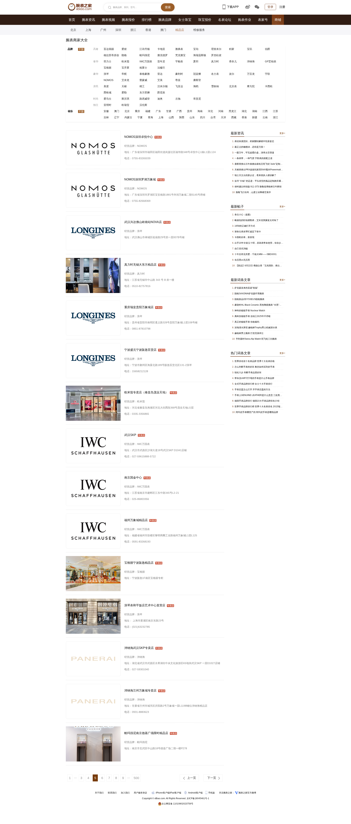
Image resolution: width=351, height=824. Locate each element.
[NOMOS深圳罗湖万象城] (93, 174)
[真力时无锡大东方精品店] (93, 259)
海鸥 (195, 86)
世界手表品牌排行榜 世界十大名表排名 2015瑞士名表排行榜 (264, 406)
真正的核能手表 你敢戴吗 (247, 322)
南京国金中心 (133, 477)
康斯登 (197, 80)
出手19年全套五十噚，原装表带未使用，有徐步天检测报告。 (264, 243)
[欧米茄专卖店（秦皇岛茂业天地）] (93, 387)
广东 (158, 111)
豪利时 (179, 73)
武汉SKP (130, 434)
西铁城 (107, 92)
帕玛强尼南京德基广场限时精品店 (146, 733)
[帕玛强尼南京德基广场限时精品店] (93, 728)
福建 (147, 111)
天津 (223, 117)
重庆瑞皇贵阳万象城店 (139, 307)
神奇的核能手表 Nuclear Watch (250, 310)
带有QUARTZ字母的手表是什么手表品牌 (254, 378)
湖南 (254, 111)
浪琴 (106, 73)
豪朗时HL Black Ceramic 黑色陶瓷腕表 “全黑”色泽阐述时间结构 (266, 305)
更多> (282, 133)
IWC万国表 (145, 61)
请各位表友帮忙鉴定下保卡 (248, 231)
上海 (88, 29)
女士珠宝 (184, 20)
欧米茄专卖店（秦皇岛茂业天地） (146, 392)
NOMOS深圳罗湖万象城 (140, 179)
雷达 (160, 73)
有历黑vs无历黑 (242, 260)
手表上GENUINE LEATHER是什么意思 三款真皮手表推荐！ (264, 395)
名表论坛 (224, 20)
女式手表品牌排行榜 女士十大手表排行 (253, 384)
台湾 (213, 117)
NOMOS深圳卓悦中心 (138, 136)
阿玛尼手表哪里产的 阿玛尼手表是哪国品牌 (257, 412)
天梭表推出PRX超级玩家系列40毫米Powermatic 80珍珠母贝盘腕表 (267, 169)
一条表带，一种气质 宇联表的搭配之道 (253, 158)
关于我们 (99, 792)
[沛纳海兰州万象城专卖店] (93, 685)
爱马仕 (107, 98)
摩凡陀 (251, 86)
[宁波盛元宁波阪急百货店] (93, 344)
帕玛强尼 (144, 55)
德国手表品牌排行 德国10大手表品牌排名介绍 (257, 401)
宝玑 (249, 49)
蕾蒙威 (143, 80)
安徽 (106, 111)
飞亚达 (179, 86)
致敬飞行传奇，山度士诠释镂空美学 (253, 192)
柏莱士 (143, 67)
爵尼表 (161, 92)
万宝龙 (251, 73)
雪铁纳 (215, 86)
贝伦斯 (143, 104)
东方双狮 (144, 92)
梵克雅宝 (180, 55)
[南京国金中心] (93, 472)
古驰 (177, 98)
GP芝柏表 (270, 61)
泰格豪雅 (144, 73)
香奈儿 (233, 61)
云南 (265, 117)
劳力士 (107, 61)
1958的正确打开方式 (245, 226)
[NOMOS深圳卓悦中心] (93, 132)
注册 (282, 6)
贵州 (189, 111)
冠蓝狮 (197, 73)
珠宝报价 (204, 20)
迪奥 (160, 98)
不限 (81, 49)
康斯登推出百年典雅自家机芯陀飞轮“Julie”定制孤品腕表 (262, 164)
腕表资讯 (88, 20)
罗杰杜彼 (216, 55)
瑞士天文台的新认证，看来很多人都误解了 (255, 175)
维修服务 (199, 29)
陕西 (181, 117)
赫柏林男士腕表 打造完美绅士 (249, 333)
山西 (171, 117)
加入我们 (125, 792)
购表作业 (244, 20)
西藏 (233, 117)
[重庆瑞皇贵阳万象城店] (93, 302)
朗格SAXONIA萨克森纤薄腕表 (249, 293)
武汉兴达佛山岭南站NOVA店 (143, 222)
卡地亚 (161, 49)
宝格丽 (107, 67)
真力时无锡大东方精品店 (140, 264)
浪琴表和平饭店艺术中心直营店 (144, 605)
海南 (200, 111)
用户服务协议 (140, 792)
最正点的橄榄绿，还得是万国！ (250, 147)
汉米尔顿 (162, 86)
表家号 (263, 20)
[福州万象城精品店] (93, 515)
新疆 (254, 117)
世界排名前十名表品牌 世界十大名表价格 (255, 361)
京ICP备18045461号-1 (198, 798)
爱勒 (124, 92)
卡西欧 (269, 86)
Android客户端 (195, 792)
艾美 (160, 80)
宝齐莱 (125, 67)
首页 (72, 20)
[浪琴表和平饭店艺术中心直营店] (93, 600)
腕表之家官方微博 (247, 792)
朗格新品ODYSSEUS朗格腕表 (249, 299)
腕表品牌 (164, 20)
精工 (142, 86)
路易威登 (144, 98)
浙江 (133, 29)
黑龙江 (232, 111)
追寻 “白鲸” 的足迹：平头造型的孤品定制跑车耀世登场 (261, 181)
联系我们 (112, 792)
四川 (202, 117)
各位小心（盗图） (243, 214)
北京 (73, 29)
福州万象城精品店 (136, 520)
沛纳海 (251, 61)
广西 (179, 111)
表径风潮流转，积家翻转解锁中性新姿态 (254, 141)
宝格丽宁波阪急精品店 (139, 562)
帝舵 (124, 73)
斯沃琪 (125, 98)
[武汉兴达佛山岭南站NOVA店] (93, 217)
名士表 (215, 73)
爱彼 (124, 49)
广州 (103, 29)
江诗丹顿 (144, 49)
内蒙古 (128, 117)
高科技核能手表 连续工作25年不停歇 (253, 316)
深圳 (118, 29)
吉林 (106, 117)
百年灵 (161, 61)
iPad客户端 (175, 792)
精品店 (179, 29)
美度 (106, 86)
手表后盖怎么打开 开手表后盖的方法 (252, 389)
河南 (220, 111)
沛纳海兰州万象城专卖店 (140, 690)
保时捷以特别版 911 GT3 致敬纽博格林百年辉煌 (258, 186)
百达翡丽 (109, 49)
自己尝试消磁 (241, 248)
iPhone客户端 (162, 792)
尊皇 (177, 80)
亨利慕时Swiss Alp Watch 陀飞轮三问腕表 (256, 339)
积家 (231, 49)
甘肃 (168, 111)
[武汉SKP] (93, 430)
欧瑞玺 (125, 104)
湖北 (244, 111)
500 (136, 778)
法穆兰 (161, 67)
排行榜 (147, 20)
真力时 (215, 61)
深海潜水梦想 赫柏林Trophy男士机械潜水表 (256, 327)
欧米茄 (125, 61)
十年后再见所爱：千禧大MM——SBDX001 (256, 254)
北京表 (233, 86)
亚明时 (107, 104)
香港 (148, 29)
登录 (270, 6)
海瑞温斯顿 (199, 55)
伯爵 (267, 49)
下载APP (233, 6)
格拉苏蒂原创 (111, 55)
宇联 (267, 73)
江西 (265, 111)
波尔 (231, 73)
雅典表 (179, 49)
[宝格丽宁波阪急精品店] (93, 557)
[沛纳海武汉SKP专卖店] (93, 643)
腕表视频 (108, 20)
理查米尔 (216, 49)
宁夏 (140, 117)
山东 (192, 117)
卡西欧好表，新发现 (244, 237)
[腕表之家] (80, 7)
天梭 (124, 86)
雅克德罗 (162, 55)
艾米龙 (125, 80)
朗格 (124, 55)
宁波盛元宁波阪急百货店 (140, 349)
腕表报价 (128, 20)
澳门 (163, 29)
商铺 (278, 20)
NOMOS (108, 80)
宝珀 (195, 49)
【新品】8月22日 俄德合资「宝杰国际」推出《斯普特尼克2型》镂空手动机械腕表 (276, 265)
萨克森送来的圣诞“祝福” (246, 288)
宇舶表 (179, 61)
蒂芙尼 (197, 98)
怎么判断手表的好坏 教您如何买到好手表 (255, 367)
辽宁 (116, 117)
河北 (210, 111)
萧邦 (195, 61)
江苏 (275, 111)
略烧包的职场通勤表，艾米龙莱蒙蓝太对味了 (256, 220)
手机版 (211, 792)
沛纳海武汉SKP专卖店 (139, 647)
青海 (150, 117)
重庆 (137, 111)
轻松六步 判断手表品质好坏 (248, 372)
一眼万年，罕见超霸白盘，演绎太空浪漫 (254, 152)
